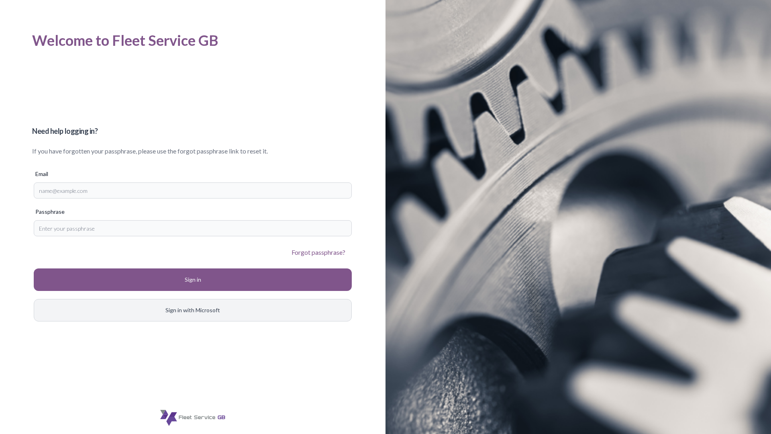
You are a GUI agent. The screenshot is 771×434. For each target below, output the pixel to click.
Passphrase (50, 211)
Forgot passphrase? (318, 252)
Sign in (193, 279)
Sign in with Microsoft (192, 310)
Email (41, 173)
